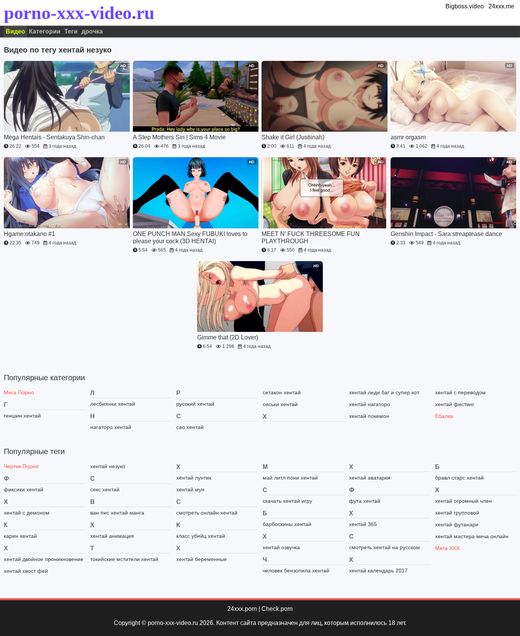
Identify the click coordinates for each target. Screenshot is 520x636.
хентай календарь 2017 (378, 570)
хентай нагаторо (369, 404)
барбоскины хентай (287, 524)
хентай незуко (107, 466)
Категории (45, 31)
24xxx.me (501, 6)
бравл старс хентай (459, 478)
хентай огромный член (463, 501)
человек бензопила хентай (296, 570)
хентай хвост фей (26, 571)
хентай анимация (112, 536)
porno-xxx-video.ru (79, 13)
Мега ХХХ (447, 548)
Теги (71, 31)
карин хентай (20, 536)
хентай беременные (201, 559)
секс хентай (105, 489)
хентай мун (190, 489)
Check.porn (277, 609)
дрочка (92, 31)
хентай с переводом (460, 392)
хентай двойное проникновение (43, 559)
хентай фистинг (454, 404)
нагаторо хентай (110, 427)
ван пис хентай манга (117, 513)
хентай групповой (457, 513)
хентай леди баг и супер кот (384, 392)
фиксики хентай (23, 489)
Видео (15, 31)
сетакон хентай (282, 392)
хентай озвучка (281, 547)
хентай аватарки (369, 478)
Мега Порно (19, 392)
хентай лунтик (193, 478)
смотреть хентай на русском (384, 547)
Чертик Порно (21, 466)
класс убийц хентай (200, 536)
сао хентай (190, 427)
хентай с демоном (26, 513)
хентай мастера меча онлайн (472, 536)
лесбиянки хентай (112, 404)
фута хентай (364, 501)
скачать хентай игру (287, 501)
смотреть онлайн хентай (207, 513)
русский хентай (195, 404)
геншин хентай (22, 416)
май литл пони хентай (290, 478)
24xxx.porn (242, 609)
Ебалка (444, 416)
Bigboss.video (464, 6)
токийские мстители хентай (124, 559)
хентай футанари (457, 524)
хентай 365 (363, 524)
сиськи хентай (280, 404)
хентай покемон (369, 416)
